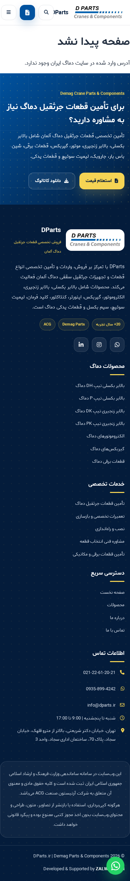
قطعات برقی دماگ (108, 461)
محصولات (115, 605)
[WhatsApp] (117, 344)
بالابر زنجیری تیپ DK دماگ (99, 411)
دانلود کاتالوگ (48, 180)
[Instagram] (99, 344)
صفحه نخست (112, 592)
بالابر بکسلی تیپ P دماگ (101, 398)
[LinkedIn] (81, 344)
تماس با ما (115, 630)
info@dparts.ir (101, 705)
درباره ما (117, 617)
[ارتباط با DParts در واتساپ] (115, 866)
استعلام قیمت (99, 180)
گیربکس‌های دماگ (107, 449)
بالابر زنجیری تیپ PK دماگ (100, 423)
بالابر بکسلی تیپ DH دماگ (100, 385)
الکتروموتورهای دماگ (105, 436)
